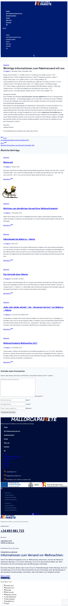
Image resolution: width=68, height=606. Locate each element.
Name (28, 400)
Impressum (8, 492)
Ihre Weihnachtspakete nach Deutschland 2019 (15, 139)
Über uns (7, 443)
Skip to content (5, 576)
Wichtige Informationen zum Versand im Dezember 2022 (17, 144)
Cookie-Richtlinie (9, 495)
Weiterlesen (8, 179)
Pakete (8, 71)
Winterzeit (8, 162)
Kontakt (8, 22)
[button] (34, 28)
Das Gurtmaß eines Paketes (15, 274)
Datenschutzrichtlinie (10, 497)
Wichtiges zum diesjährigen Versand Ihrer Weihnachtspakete (30, 208)
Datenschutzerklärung (11, 499)
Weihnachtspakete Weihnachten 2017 (20, 343)
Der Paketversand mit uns (12, 431)
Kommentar (39, 396)
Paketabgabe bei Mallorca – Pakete (19, 239)
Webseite (28, 408)
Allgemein (6, 65)
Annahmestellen (11, 15)
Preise (6, 439)
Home (6, 427)
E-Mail (28, 404)
